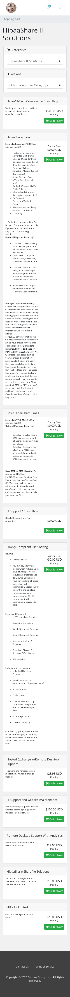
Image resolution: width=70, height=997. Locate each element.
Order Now (56, 120)
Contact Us (22, 966)
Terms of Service (44, 966)
